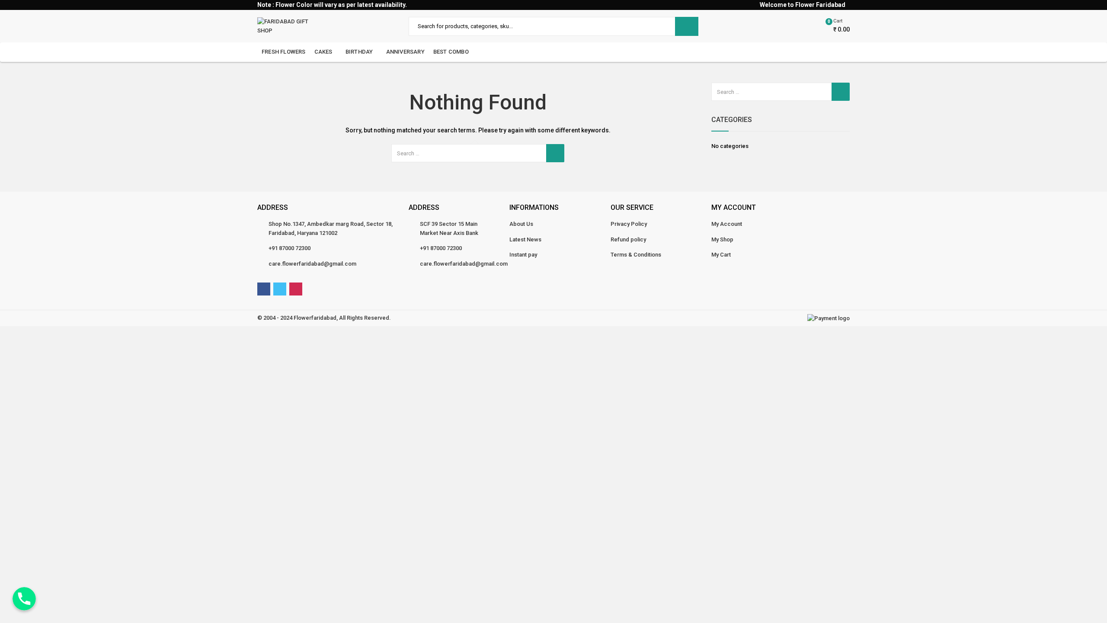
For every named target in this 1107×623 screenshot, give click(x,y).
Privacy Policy (629, 224)
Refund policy (628, 239)
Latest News (525, 239)
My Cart (721, 254)
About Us (521, 224)
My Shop (722, 239)
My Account (726, 224)
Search (686, 26)
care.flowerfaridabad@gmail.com (312, 263)
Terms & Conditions (636, 254)
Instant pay (523, 254)
